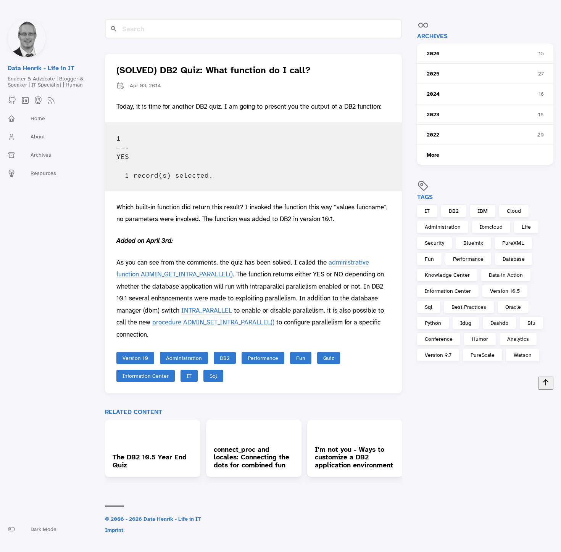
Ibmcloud (491, 226)
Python (433, 323)
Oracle (513, 307)
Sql (428, 307)
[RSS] (51, 103)
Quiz (328, 358)
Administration (443, 226)
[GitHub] (12, 103)
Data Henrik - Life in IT (41, 68)
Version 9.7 (438, 355)
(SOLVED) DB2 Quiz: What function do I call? (213, 70)
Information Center (448, 291)
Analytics (518, 339)
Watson (523, 355)
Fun (429, 258)
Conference (439, 339)
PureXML (513, 242)
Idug (465, 323)
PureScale (483, 355)
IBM (483, 210)
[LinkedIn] (25, 103)
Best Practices (468, 307)
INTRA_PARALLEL (206, 310)
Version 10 (135, 358)
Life (526, 226)
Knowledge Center (447, 275)
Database (514, 258)
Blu (531, 323)
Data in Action (506, 275)
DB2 (454, 210)
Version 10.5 (505, 291)
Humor (480, 339)
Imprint (114, 529)
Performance (468, 258)
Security (434, 242)
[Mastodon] (38, 103)
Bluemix (473, 242)
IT (427, 210)
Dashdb (499, 323)
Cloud (514, 210)
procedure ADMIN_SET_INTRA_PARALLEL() (213, 322)
